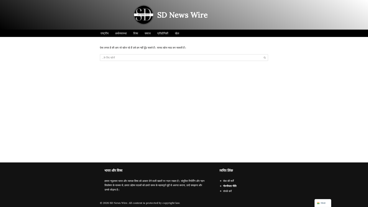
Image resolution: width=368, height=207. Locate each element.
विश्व (135, 33)
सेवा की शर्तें (228, 181)
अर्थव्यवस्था (121, 33)
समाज (148, 33)
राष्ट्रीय (104, 33)
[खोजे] (265, 57)
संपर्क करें (227, 191)
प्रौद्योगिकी (162, 33)
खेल (177, 33)
